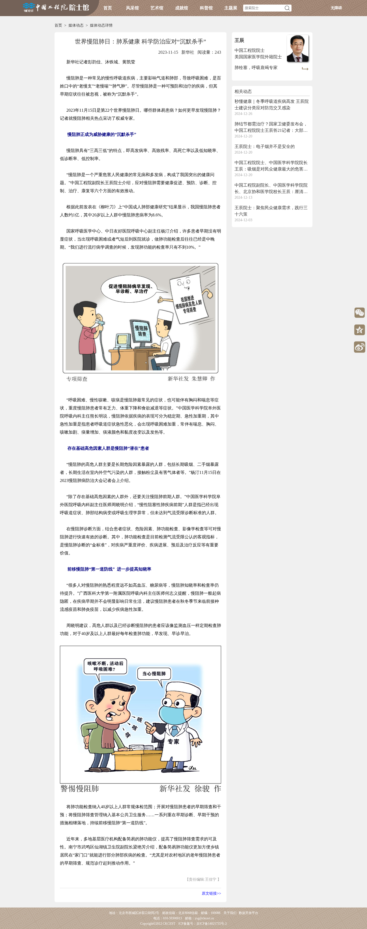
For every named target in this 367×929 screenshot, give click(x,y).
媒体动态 (76, 25)
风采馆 (132, 8)
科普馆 (206, 8)
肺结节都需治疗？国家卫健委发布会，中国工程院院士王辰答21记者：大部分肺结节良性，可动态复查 (271, 128)
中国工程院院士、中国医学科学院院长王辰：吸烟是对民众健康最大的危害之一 (271, 166)
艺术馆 (156, 8)
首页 (107, 8)
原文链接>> (211, 893)
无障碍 (336, 8)
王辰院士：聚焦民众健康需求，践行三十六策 (271, 210)
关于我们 (230, 913)
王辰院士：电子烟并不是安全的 (265, 146)
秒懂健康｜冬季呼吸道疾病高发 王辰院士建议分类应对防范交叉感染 (272, 104)
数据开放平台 (248, 913)
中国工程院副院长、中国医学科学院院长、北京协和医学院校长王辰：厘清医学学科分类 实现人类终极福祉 (271, 189)
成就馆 (181, 8)
